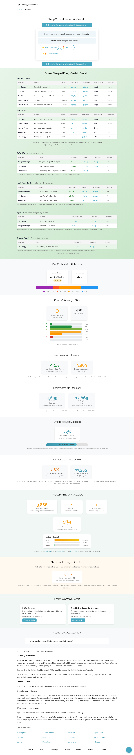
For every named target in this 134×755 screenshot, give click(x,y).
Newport (71, 733)
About (30, 750)
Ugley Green (98, 733)
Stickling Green (99, 737)
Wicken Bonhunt (48, 733)
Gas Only (67, 47)
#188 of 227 (60, 551)
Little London (47, 737)
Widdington (21, 733)
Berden (19, 742)
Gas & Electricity (51, 53)
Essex (20, 10)
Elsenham (72, 742)
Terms (78, 750)
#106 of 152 (73, 551)
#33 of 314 (47, 551)
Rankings (54, 750)
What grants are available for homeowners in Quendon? (51, 641)
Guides (41, 750)
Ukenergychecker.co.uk (29, 5)
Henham (20, 737)
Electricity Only (49, 47)
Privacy (67, 750)
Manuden (46, 742)
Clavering (71, 737)
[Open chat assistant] (129, 750)
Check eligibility (29, 620)
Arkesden (97, 742)
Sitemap (103, 750)
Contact (90, 750)
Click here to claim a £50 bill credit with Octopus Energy (67, 25)
